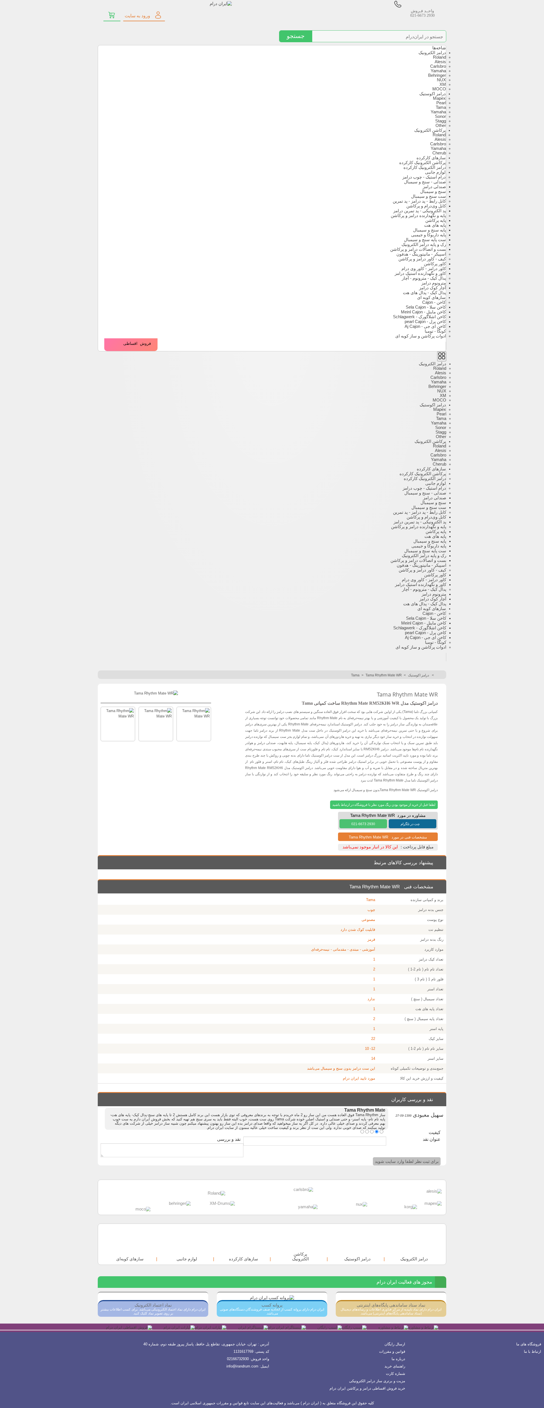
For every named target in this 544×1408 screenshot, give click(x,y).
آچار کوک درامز (432, 288)
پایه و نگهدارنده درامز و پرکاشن (418, 215)
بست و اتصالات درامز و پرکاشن (418, 249)
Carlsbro (438, 66)
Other (440, 125)
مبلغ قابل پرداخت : (417, 847)
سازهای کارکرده (431, 158)
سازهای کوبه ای (431, 297)
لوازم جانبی (435, 172)
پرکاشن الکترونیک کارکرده (422, 162)
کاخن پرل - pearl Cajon (425, 321)
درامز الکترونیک (432, 52)
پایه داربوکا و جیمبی (428, 235)
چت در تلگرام (410, 824)
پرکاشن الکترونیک (430, 130)
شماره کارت (395, 1373)
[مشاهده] (111, 15)
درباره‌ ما (398, 1359)
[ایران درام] (201, 11)
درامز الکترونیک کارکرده (424, 167)
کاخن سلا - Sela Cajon (426, 307)
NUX (441, 80)
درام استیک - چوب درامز (424, 177)
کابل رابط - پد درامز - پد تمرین (419, 201)
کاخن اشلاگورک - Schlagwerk (419, 317)
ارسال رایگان (394, 1344)
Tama (441, 107)
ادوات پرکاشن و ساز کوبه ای (420, 336)
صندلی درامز (434, 186)
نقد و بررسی (229, 1139)
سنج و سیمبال (433, 191)
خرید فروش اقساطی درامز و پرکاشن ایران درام (367, 1388)
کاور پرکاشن (435, 264)
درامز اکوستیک (432, 94)
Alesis (440, 62)
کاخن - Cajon (434, 302)
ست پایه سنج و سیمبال (425, 239)
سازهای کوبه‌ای (130, 1259)
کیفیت (435, 1132)
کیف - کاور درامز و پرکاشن (422, 259)
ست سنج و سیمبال (428, 196)
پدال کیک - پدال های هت (424, 292)
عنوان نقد (432, 1139)
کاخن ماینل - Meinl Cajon (423, 312)
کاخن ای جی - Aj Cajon (425, 326)
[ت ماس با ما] (398, 6)
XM (442, 84)
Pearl (441, 103)
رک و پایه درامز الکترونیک (423, 244)
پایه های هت (435, 225)
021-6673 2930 (422, 15)
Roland (439, 57)
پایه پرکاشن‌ (435, 220)
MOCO (439, 89)
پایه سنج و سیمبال (429, 230)
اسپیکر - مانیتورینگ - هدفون (421, 254)
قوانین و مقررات (392, 1351)
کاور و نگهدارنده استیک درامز (420, 273)
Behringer (437, 75)
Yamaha (438, 71)
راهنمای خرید (394, 1366)
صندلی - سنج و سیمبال (425, 182)
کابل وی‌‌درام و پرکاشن (426, 206)
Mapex (439, 98)
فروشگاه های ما (528, 1344)
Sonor (440, 116)
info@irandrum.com (242, 1366)
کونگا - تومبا (435, 331)
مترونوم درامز (433, 283)
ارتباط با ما (532, 1351)
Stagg (440, 121)
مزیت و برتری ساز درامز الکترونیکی (377, 1381)
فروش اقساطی (137, 343)
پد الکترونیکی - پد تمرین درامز (419, 211)
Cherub (439, 153)
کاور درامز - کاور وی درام (423, 268)
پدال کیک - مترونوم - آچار (424, 278)
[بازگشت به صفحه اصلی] (440, 675)
